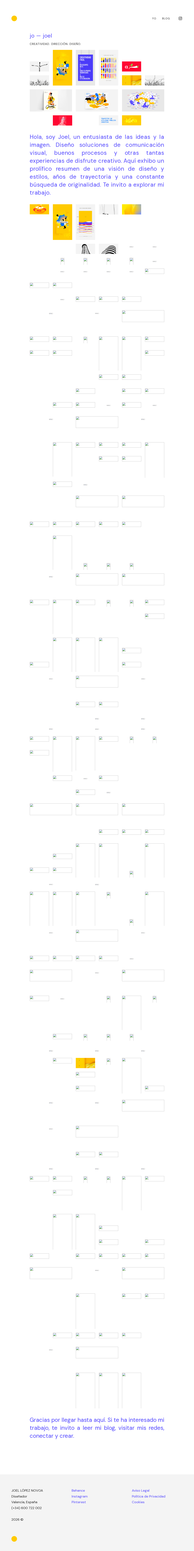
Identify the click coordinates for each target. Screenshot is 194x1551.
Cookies (138, 1502)
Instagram (80, 1496)
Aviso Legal (140, 1490)
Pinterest (79, 1502)
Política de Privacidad (148, 1496)
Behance (78, 1490)
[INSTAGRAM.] (180, 18)
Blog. (166, 18)
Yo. (154, 18)
